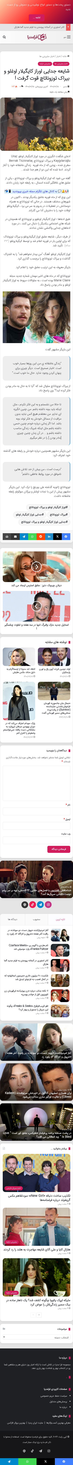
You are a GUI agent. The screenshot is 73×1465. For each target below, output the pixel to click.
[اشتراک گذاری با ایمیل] (15, 536)
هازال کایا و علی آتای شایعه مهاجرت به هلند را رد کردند (36, 1249)
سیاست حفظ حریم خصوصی (53, 1396)
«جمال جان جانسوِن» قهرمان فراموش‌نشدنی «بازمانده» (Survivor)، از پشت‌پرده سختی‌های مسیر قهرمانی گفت (56, 708)
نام (68, 805)
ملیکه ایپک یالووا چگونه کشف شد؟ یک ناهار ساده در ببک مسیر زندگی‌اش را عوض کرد (38, 1302)
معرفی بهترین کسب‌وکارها (58, 1423)
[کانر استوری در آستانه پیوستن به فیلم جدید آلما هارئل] (60, 965)
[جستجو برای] (4, 38)
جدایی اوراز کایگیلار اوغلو (29, 514)
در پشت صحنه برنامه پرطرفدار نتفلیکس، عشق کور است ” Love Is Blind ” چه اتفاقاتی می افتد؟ (37, 1135)
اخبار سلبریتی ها (46, 56)
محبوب (36, 919)
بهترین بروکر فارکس (16, 1423)
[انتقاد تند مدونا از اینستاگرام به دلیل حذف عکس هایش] (19, 657)
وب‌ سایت (65, 834)
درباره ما (63, 1407)
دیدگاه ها (12, 919)
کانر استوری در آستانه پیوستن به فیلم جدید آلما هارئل (26, 962)
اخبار (58, 56)
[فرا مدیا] (36, 37)
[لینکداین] (49, 536)
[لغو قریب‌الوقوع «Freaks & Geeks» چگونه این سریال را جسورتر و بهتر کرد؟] (60, 1010)
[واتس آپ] (32, 536)
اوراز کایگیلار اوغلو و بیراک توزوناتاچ (47, 507)
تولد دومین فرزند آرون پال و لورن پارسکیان (54, 670)
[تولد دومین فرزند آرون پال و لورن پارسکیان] (54, 657)
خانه (64, 56)
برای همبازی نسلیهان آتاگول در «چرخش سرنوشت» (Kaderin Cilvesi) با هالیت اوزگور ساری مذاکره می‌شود (38, 1095)
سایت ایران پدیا (35, 1423)
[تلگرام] (24, 536)
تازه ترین (60, 919)
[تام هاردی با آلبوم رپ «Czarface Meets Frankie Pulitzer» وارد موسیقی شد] (60, 950)
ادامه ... (36, 18)
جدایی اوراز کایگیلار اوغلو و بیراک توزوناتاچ (43, 522)
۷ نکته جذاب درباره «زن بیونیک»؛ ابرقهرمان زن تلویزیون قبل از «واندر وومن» (26, 993)
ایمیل (67, 819)
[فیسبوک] (66, 536)
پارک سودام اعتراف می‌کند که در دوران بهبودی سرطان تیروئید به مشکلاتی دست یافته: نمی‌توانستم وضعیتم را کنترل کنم (19, 728)
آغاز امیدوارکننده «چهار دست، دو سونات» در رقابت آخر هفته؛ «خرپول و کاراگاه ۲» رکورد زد (27, 932)
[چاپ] (7, 536)
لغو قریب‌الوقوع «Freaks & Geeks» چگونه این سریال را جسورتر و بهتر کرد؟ (27, 1008)
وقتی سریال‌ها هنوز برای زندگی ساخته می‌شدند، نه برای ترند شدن (39, 892)
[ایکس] (57, 536)
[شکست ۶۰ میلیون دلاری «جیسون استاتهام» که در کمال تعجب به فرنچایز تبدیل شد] (60, 980)
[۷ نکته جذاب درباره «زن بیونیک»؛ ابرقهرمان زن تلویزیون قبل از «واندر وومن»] (60, 995)
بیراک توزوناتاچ (58, 514)
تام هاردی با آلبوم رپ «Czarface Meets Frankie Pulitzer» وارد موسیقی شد (28, 947)
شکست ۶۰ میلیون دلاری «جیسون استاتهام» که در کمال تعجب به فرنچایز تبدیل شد (26, 977)
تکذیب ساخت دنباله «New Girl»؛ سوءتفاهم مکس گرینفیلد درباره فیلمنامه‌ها (39, 1198)
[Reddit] (40, 536)
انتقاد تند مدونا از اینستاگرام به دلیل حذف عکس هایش (21, 670)
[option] (36, 879)
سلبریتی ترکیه (45, 64)
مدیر (65, 86)
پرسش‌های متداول (58, 1402)
